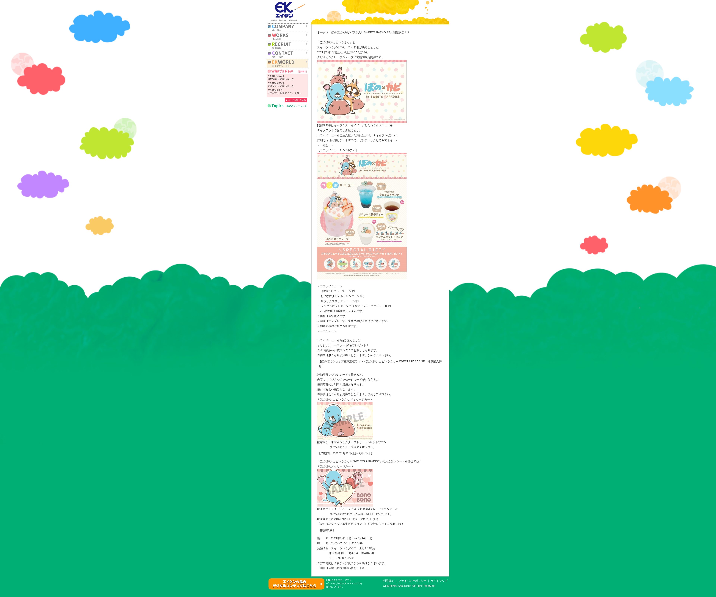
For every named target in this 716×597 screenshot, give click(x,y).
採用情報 (272, 78)
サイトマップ (439, 580)
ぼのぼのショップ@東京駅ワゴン (341, 523)
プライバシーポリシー (412, 580)
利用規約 (388, 580)
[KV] (362, 91)
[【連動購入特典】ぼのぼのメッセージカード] (345, 487)
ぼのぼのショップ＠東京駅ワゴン (352, 447)
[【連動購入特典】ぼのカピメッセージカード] (345, 420)
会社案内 (272, 85)
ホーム (321, 32)
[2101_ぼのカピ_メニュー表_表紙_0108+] (362, 215)
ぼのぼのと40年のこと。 (281, 93)
